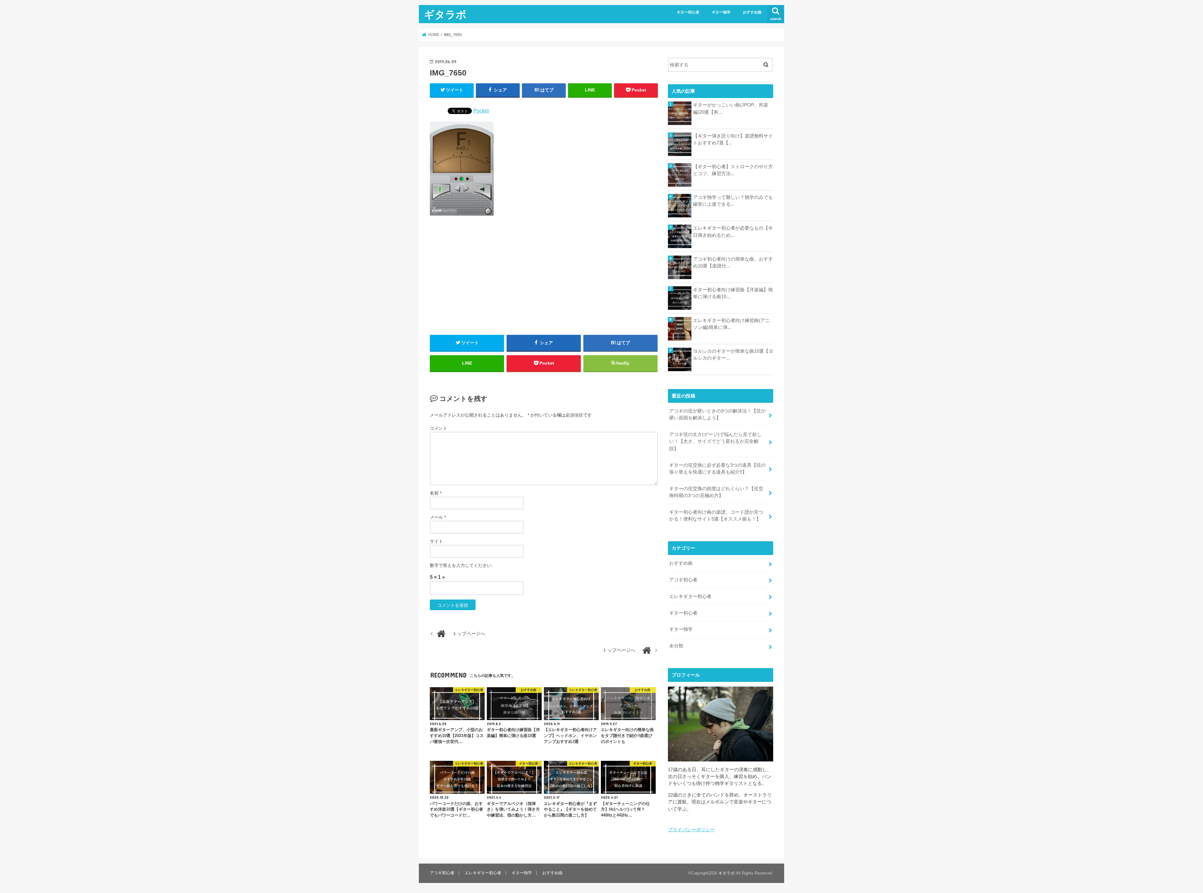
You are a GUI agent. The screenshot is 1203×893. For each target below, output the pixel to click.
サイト (436, 541)
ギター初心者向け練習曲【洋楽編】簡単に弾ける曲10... (733, 293)
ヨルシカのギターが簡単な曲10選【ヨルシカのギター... (733, 355)
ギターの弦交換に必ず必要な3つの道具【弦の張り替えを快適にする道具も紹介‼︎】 (717, 469)
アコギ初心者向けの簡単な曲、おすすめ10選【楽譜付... (733, 262)
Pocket (481, 110)
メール (438, 517)
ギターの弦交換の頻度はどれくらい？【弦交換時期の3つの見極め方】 (716, 492)
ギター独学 (721, 12)
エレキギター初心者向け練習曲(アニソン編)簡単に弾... (731, 324)
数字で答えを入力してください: (461, 565)
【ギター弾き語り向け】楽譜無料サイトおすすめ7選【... (733, 139)
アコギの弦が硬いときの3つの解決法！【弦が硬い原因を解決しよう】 (717, 414)
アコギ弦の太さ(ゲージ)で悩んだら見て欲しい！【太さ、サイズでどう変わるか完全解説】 (715, 441)
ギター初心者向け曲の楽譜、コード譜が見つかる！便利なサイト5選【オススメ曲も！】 (716, 516)
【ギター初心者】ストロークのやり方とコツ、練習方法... (733, 170)
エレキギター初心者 (690, 596)
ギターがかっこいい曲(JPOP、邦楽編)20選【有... (730, 108)
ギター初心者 (688, 12)
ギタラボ (445, 14)
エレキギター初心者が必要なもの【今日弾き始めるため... (733, 231)
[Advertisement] (544, 275)
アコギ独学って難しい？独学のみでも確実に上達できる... (733, 201)
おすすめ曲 (752, 12)
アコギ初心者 (683, 579)
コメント (438, 428)
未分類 (676, 645)
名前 (435, 493)
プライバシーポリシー (691, 829)
